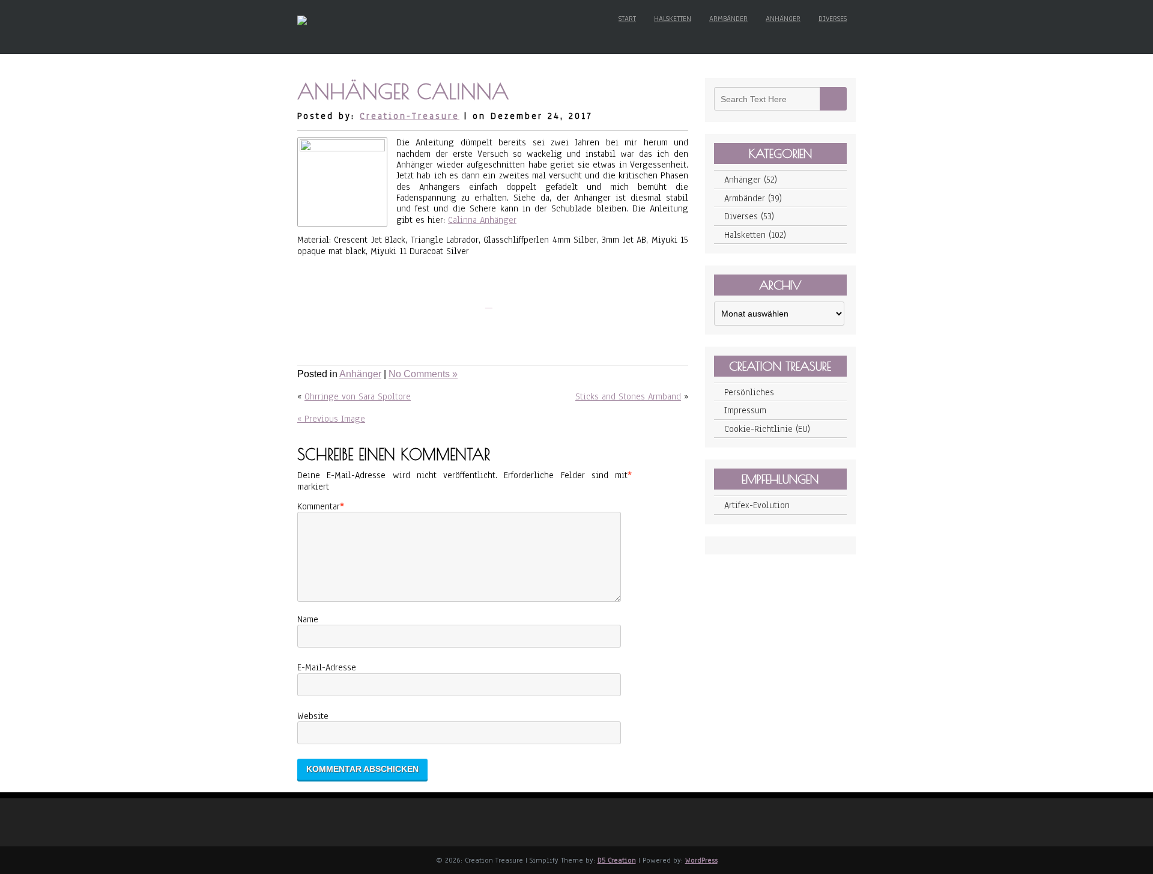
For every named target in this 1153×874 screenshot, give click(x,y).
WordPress (701, 860)
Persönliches (749, 392)
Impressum (745, 410)
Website (312, 716)
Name (307, 619)
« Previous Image (331, 419)
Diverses (833, 18)
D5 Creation (617, 860)
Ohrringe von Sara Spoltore (357, 396)
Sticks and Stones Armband (628, 396)
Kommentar (318, 506)
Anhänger (783, 18)
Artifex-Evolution (757, 505)
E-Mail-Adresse (326, 667)
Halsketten (672, 18)
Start (627, 18)
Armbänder (728, 18)
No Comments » (423, 374)
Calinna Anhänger (482, 220)
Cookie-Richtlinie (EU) (767, 429)
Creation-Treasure (409, 116)
